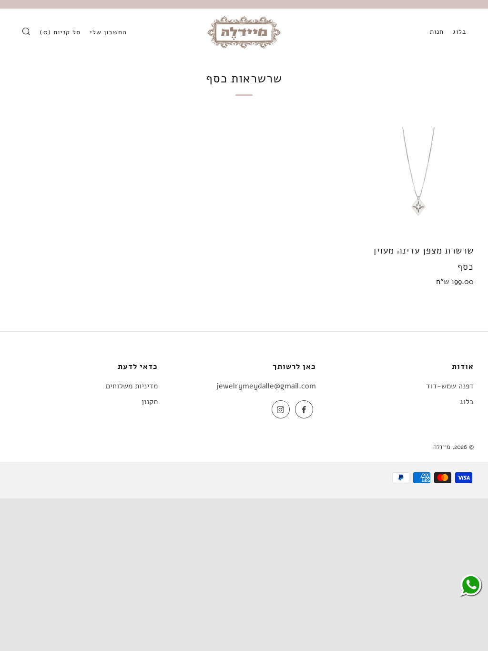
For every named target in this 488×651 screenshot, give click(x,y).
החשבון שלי (108, 32)
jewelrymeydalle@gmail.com (266, 386)
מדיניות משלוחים (132, 386)
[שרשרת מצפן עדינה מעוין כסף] (419, 182)
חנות (437, 31)
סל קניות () (60, 32)
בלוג (460, 31)
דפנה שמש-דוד (450, 386)
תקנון (150, 402)
